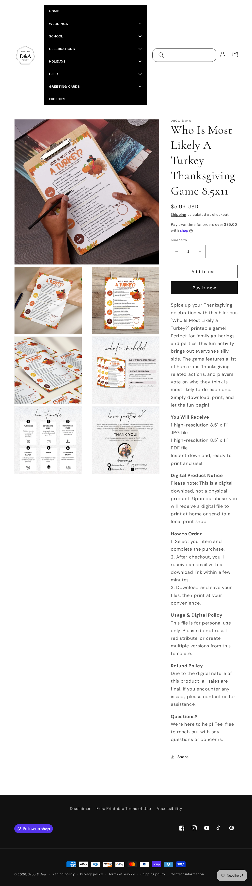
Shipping (178, 214)
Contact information (187, 874)
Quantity (179, 240)
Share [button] (183, 756)
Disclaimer (80, 808)
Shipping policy (153, 874)
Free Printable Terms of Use (123, 808)
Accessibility (169, 808)
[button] (161, 55)
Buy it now (204, 288)
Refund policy (63, 874)
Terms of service (122, 874)
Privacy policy (91, 874)
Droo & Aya (37, 874)
